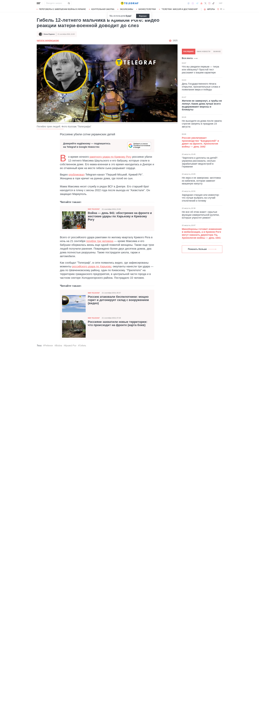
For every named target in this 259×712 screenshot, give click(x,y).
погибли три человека (99, 241)
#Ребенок (48, 345)
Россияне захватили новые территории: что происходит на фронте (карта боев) (117, 323)
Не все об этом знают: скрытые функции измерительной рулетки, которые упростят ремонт (200, 215)
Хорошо (143, 16)
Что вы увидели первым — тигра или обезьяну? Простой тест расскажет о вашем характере (200, 69)
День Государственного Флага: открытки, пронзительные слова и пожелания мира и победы (201, 86)
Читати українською (48, 41)
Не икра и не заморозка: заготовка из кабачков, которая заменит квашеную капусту (201, 180)
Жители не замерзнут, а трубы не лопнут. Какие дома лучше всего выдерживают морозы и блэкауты (202, 105)
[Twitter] (205, 3)
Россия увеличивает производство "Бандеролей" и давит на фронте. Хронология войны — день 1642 (200, 142)
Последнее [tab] (188, 51)
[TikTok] (213, 3)
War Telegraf (94, 209)
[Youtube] (201, 3)
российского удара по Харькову (91, 266)
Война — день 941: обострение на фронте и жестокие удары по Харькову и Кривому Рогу (120, 216)
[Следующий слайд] (224, 9)
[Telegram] (197, 3)
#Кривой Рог (70, 345)
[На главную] (129, 3)
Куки (128, 16)
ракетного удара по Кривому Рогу (110, 156)
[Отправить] (68, 3)
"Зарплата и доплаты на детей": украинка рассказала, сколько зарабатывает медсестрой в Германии (200, 162)
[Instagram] (209, 3)
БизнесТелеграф (147, 9)
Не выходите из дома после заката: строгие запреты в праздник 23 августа (202, 123)
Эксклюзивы (126, 9)
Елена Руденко (49, 34)
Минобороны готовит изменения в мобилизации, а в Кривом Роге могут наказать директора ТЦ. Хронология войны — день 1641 (202, 233)
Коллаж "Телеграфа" (79, 126)
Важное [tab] (217, 51)
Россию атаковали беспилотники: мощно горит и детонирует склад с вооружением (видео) (118, 300)
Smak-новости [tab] (203, 51)
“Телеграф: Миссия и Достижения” (179, 9)
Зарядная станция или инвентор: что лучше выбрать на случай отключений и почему (200, 198)
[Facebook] (188, 3)
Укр (220, 3)
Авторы (211, 9)
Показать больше (197, 249)
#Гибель (82, 345)
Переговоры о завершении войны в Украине (62, 9)
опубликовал (77, 174)
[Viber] (192, 3)
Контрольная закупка (102, 9)
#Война (58, 345)
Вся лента (187, 58)
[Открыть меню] (38, 3)
